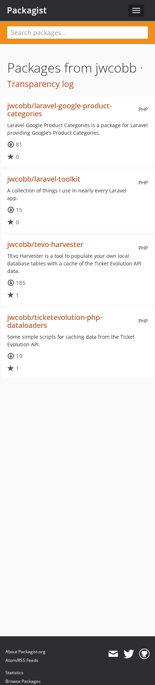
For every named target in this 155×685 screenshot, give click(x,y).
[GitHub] (144, 653)
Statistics (14, 672)
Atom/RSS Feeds (21, 660)
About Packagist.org (25, 652)
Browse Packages (23, 681)
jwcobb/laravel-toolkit (43, 179)
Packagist (27, 10)
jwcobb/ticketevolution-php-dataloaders (54, 321)
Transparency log (40, 84)
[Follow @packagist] (129, 653)
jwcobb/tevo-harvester (45, 244)
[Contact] (113, 653)
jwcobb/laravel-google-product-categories (59, 109)
